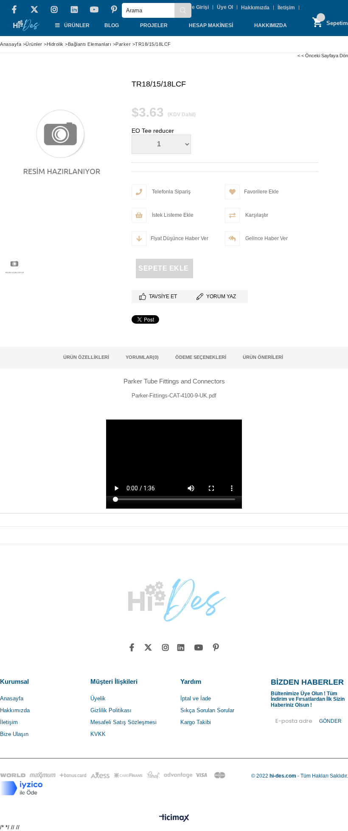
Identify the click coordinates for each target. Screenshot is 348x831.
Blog (111, 25)
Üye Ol (225, 7)
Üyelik (98, 698)
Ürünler (77, 25)
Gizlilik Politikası (111, 710)
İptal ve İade (195, 698)
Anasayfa (11, 698)
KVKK (98, 734)
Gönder (330, 721)
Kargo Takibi (195, 722)
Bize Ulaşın (14, 734)
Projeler (154, 25)
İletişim (286, 8)
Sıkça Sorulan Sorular (207, 710)
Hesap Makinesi (211, 25)
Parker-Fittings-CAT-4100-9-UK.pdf (174, 395)
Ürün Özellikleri (86, 357)
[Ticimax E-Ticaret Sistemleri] (174, 818)
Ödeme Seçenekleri (200, 357)
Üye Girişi (197, 7)
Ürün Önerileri (263, 357)
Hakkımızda (255, 8)
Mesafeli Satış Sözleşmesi (123, 722)
